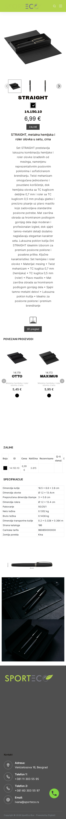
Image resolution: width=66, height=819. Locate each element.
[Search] (54, 6)
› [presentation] (62, 381)
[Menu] (60, 6)
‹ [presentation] (4, 381)
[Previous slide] (7, 86)
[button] (14, 86)
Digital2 (51, 815)
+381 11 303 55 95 (27, 779)
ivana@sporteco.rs (27, 802)
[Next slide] (59, 86)
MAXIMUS (49, 376)
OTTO (17, 376)
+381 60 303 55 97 (27, 790)
